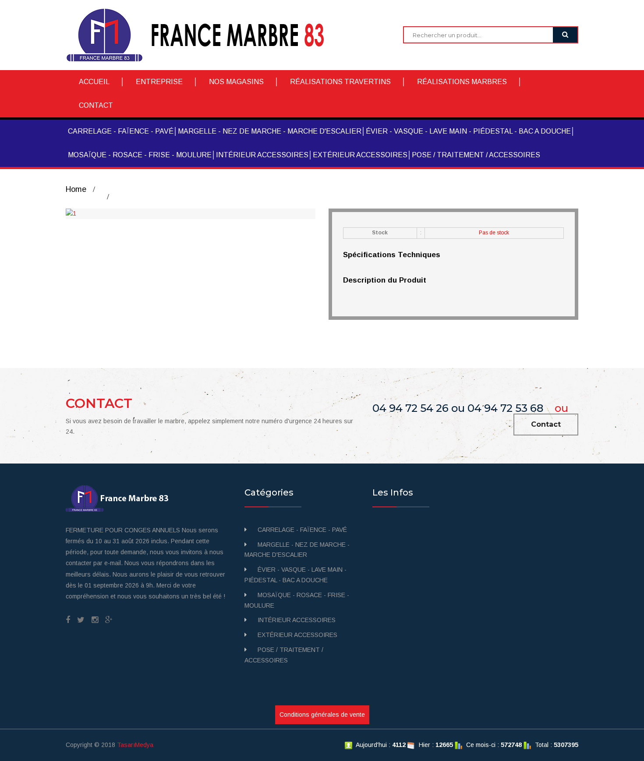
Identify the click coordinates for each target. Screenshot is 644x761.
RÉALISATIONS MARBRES (462, 81)
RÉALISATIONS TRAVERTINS (340, 81)
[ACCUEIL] (202, 34)
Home (76, 189)
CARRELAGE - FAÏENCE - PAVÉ (120, 131)
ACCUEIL (94, 81)
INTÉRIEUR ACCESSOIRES (262, 155)
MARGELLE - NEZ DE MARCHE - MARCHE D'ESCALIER (269, 131)
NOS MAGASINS (236, 81)
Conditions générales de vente (322, 714)
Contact (546, 424)
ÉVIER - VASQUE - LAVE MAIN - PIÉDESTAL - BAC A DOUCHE (468, 131)
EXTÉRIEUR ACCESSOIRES (360, 155)
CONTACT (96, 105)
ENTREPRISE (159, 81)
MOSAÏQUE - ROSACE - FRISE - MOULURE (140, 155)
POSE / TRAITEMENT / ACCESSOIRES (476, 155)
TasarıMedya (135, 744)
